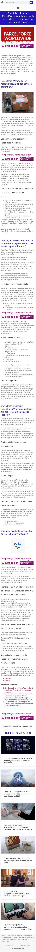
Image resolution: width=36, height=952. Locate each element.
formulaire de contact (14, 605)
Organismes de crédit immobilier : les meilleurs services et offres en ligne (18, 860)
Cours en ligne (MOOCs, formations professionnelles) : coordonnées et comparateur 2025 (18, 927)
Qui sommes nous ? (11, 945)
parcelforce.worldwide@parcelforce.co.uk (14, 603)
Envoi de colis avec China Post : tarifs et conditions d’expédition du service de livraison (19, 690)
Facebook (8, 678)
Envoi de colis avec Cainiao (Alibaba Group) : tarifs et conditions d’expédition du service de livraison (19, 704)
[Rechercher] (31, 2)
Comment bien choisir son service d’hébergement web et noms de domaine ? (18, 760)
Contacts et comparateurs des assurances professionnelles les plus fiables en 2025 (17, 794)
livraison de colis (10, 60)
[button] (18, 8)
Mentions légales (25, 945)
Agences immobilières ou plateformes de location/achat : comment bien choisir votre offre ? (18, 827)
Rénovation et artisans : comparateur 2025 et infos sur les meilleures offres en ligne (18, 894)
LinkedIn (7, 680)
